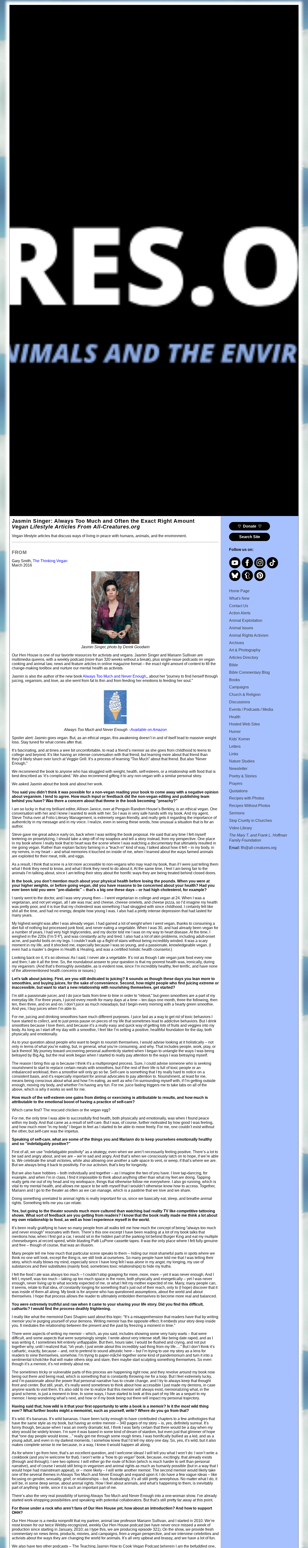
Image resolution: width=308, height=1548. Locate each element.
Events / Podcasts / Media (251, 709)
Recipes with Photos (246, 798)
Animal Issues (241, 628)
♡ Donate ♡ (250, 526)
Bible (233, 665)
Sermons (236, 813)
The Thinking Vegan (50, 561)
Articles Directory (243, 657)
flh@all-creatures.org (258, 848)
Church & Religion (245, 694)
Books (234, 680)
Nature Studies (242, 761)
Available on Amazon (148, 730)
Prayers (235, 783)
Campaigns (239, 687)
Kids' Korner (239, 739)
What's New (239, 598)
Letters (235, 746)
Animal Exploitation (245, 620)
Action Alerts (239, 613)
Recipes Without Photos (249, 806)
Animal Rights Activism (248, 635)
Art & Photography (244, 650)
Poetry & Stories (243, 776)
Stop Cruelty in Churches (250, 820)
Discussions (239, 702)
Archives (236, 643)
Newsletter (238, 769)
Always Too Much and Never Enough (114, 676)
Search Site (249, 537)
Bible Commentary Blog (249, 672)
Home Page (239, 591)
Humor (235, 732)
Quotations (238, 791)
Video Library (240, 828)
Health (234, 717)
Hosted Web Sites (244, 724)
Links (233, 754)
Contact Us (238, 606)
